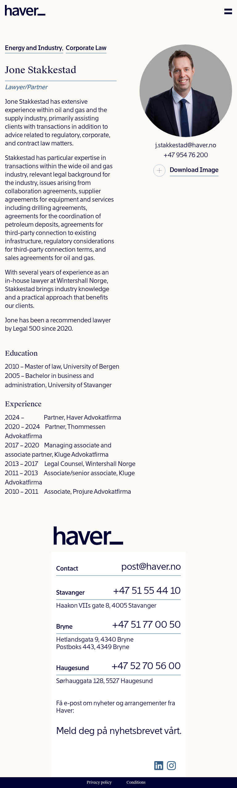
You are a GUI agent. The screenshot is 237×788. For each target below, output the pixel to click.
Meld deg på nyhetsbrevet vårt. (118, 731)
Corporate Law (86, 48)
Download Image (194, 170)
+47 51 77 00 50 (146, 625)
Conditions (136, 782)
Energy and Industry (33, 48)
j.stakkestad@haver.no (185, 146)
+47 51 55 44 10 (147, 591)
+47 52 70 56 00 (146, 666)
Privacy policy (99, 782)
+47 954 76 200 (186, 156)
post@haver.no (151, 567)
